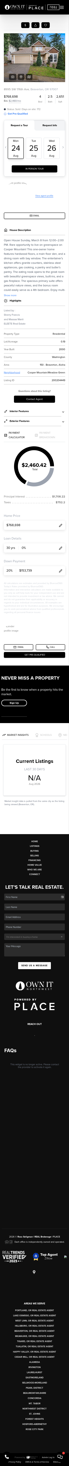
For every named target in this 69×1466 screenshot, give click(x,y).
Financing (34, 860)
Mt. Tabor (34, 1403)
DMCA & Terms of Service (37, 1462)
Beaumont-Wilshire (34, 1393)
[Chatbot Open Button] (60, 1457)
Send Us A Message (34, 965)
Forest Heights (34, 1419)
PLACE (56, 1236)
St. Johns (34, 1413)
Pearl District (34, 1388)
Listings (34, 846)
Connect (34, 874)
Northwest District (34, 1408)
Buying (34, 851)
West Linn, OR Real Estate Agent (34, 1320)
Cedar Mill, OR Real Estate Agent (35, 1357)
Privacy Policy (14, 1462)
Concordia (34, 1398)
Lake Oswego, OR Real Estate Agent (34, 1315)
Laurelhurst (34, 1372)
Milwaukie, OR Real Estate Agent (34, 1336)
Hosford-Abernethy (34, 1424)
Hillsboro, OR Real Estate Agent (34, 1326)
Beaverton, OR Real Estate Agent (34, 1331)
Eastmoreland (34, 1377)
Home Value (34, 865)
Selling (34, 855)
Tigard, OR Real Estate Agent (34, 1341)
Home (34, 841)
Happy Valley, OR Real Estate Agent (34, 1351)
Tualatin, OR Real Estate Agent (34, 1346)
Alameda (34, 1362)
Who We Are (34, 869)
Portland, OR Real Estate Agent (34, 1310)
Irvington (34, 1367)
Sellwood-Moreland (34, 1382)
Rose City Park (34, 1429)
